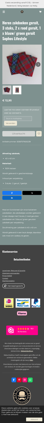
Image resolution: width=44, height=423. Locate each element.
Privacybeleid (7, 276)
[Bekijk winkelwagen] (40, 11)
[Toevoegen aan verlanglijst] (39, 134)
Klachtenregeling (8, 281)
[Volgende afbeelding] (38, 64)
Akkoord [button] (34, 419)
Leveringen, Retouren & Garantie (13, 270)
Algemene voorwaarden (10, 273)
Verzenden (10, 123)
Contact (5, 278)
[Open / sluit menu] (3, 11)
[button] (6, 90)
